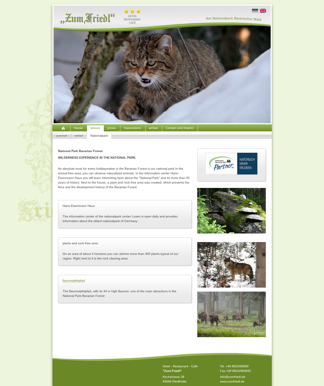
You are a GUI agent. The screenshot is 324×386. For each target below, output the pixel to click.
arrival (153, 128)
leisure (95, 128)
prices (112, 128)
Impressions (133, 128)
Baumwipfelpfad (74, 280)
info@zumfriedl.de (232, 377)
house (79, 128)
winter (79, 135)
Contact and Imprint (180, 128)
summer (61, 135)
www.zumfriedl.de (232, 381)
